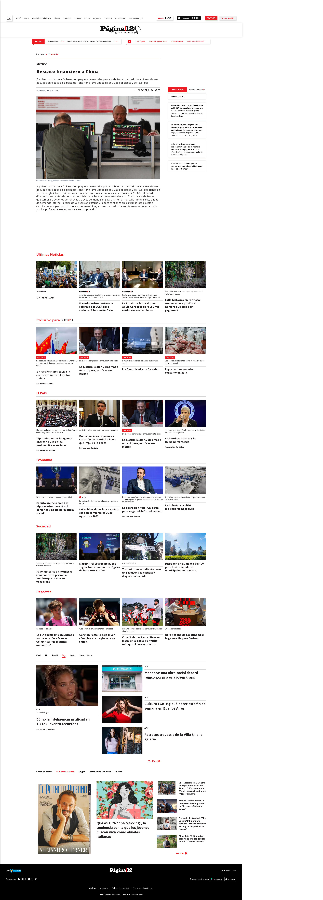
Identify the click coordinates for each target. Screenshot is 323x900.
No (46, 655)
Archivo (92, 888)
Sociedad (77, 18)
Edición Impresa (22, 18)
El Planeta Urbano (65, 771)
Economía (67, 18)
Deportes (97, 18)
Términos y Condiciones (143, 888)
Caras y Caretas (44, 771)
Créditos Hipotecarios (158, 41)
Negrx (81, 771)
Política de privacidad (120, 888)
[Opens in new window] (216, 879)
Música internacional (195, 41)
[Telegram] (35, 879)
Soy (63, 655)
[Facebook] (19, 879)
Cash (38, 655)
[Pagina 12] (121, 30)
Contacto (104, 888)
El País (57, 18)
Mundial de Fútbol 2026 (41, 18)
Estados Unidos (177, 41)
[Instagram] (22, 879)
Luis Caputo (140, 41)
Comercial (226, 870)
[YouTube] (32, 879)
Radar (72, 655)
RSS (234, 870)
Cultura (87, 18)
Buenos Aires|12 (136, 18)
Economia (53, 54)
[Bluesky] (29, 879)
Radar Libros (85, 655)
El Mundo (108, 18)
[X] (25, 879)
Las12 (55, 655)
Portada (40, 54)
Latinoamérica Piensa (100, 771)
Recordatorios (120, 18)
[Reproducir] (179, 18)
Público (118, 771)
